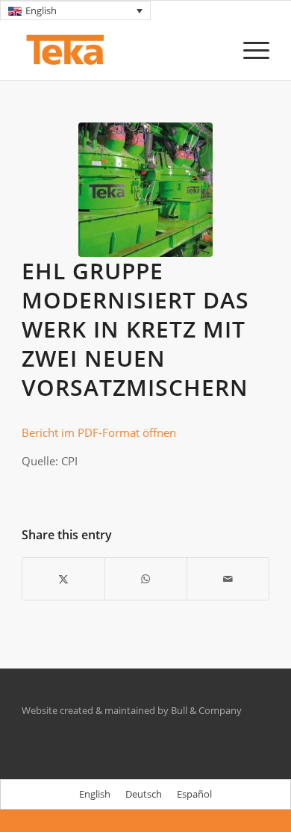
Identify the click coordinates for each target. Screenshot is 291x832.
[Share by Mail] (228, 579)
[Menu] (248, 50)
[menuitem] (248, 50)
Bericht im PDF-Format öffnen (99, 432)
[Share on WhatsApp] (146, 579)
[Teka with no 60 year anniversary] (120, 50)
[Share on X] (63, 579)
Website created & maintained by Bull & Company (132, 710)
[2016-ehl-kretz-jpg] (145, 189)
